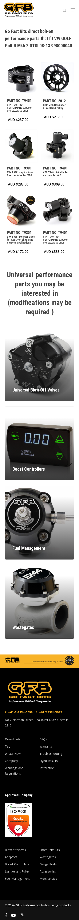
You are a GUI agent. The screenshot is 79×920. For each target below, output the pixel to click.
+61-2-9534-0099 (19, 712)
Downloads (12, 739)
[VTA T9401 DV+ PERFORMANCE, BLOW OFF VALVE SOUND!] (57, 210)
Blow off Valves (15, 850)
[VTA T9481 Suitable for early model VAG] (57, 145)
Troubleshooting (51, 754)
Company (11, 761)
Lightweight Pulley (17, 871)
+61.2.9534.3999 (50, 712)
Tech (8, 746)
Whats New (13, 754)
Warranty (46, 746)
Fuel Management (17, 879)
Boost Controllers (17, 864)
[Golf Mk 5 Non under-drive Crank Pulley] (57, 78)
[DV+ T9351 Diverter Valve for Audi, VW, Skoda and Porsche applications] (21, 210)
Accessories (48, 871)
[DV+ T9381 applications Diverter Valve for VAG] (21, 145)
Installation (47, 768)
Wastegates (48, 857)
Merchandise (48, 879)
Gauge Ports (48, 864)
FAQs (43, 739)
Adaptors (11, 857)
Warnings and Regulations (14, 770)
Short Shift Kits (50, 850)
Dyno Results (49, 761)
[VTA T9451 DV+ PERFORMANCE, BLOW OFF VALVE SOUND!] (21, 78)
